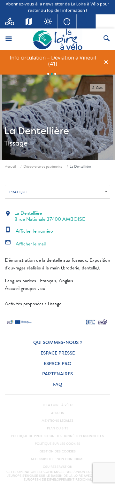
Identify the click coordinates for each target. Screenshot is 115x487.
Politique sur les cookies (57, 444)
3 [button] (55, 74)
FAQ (57, 384)
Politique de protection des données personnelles (57, 436)
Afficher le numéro (29, 231)
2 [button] (52, 74)
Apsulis (57, 413)
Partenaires (57, 374)
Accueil (10, 166)
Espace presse (58, 353)
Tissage (15, 143)
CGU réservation (58, 467)
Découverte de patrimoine (42, 166)
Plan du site (57, 428)
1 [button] (48, 74)
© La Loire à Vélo (58, 405)
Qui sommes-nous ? (57, 342)
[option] (52, 61)
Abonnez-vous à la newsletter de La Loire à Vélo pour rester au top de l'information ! (57, 7)
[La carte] (28, 21)
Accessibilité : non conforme (57, 459)
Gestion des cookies (58, 451)
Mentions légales (57, 421)
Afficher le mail (25, 244)
